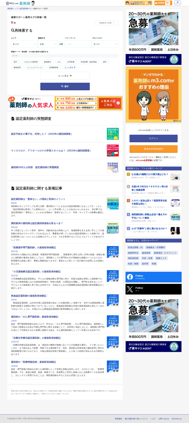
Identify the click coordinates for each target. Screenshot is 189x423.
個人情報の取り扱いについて (136, 419)
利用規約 (118, 419)
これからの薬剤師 (30, 62)
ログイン (177, 3)
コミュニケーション (35, 67)
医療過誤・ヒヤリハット (165, 253)
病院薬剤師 (133, 258)
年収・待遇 (147, 258)
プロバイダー (97, 38)
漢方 (15, 62)
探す (67, 86)
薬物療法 (47, 62)
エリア (13, 38)
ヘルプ (153, 419)
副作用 (145, 263)
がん (59, 62)
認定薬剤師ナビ (25, 9)
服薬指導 (17, 67)
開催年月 (41, 38)
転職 (154, 263)
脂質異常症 (133, 253)
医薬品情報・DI (135, 247)
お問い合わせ (163, 419)
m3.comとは (177, 419)
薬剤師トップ (12, 9)
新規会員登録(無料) (153, 149)
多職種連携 (53, 67)
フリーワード (70, 38)
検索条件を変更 (105, 23)
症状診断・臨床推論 (89, 62)
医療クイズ (161, 258)
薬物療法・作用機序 (155, 247)
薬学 (105, 62)
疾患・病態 (133, 263)
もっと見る (69, 67)
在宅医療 (70, 62)
